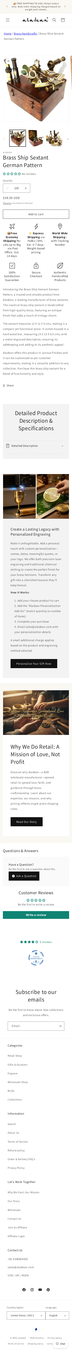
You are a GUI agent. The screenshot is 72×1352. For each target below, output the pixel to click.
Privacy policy (55, 1337)
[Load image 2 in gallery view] (36, 138)
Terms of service (16, 1343)
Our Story (13, 1201)
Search (12, 1124)
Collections (15, 1099)
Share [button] (10, 385)
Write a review (36, 915)
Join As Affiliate (17, 1227)
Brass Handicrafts (25, 33)
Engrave (12, 1073)
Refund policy (16, 1150)
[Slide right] (68, 139)
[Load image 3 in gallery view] (54, 138)
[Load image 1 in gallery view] (17, 138)
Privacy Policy (16, 1168)
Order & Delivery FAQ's (21, 1159)
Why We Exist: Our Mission (24, 1192)
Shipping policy (36, 1343)
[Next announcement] (65, 6)
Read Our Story (26, 822)
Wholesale (14, 1210)
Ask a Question (26, 876)
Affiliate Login (16, 1236)
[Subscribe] (60, 1026)
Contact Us (14, 1218)
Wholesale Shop (18, 1082)
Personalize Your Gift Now (33, 663)
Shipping (7, 203)
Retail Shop (15, 1055)
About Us (13, 1132)
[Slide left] (4, 139)
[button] (7, 20)
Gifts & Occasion (18, 1064)
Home (7, 33)
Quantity (7, 180)
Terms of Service (18, 1141)
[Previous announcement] (7, 6)
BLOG (11, 1091)
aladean (22, 1337)
